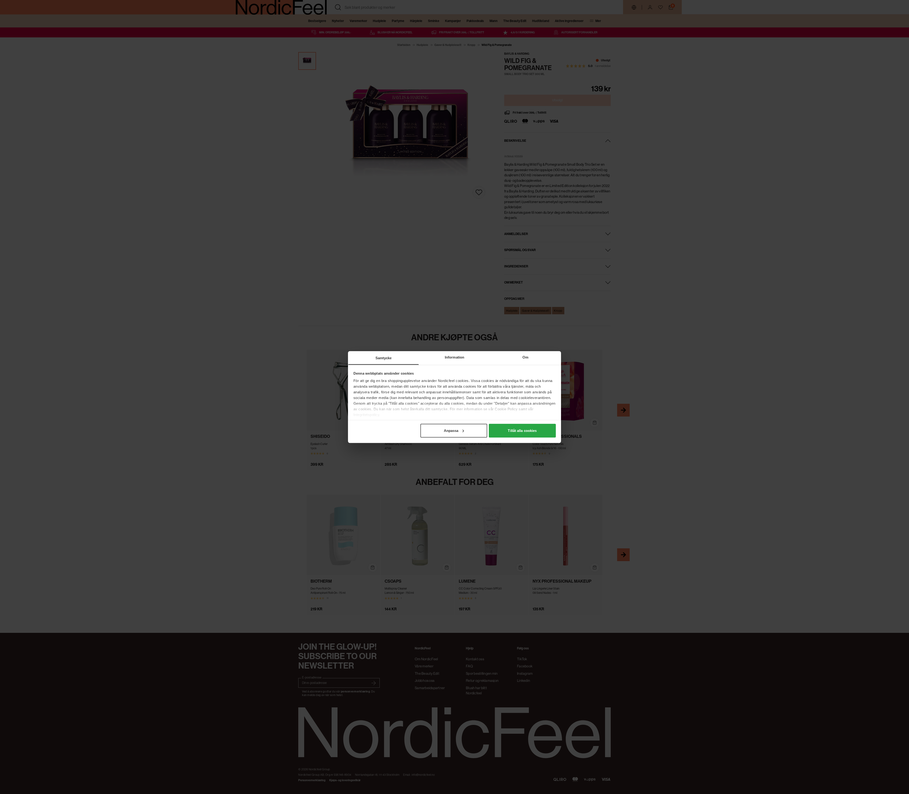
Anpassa (451, 430)
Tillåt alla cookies (522, 430)
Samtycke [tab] (383, 358)
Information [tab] (454, 357)
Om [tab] (525, 357)
